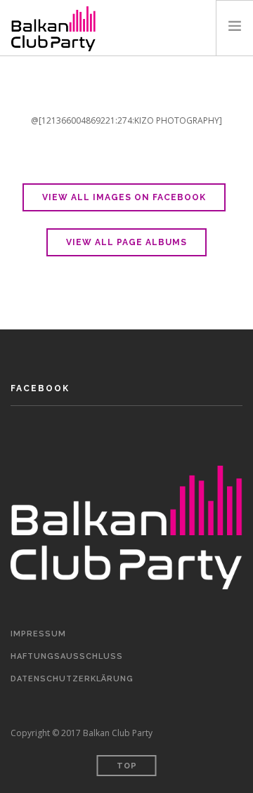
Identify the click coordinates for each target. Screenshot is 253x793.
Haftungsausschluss (67, 656)
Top (127, 766)
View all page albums (126, 242)
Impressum (38, 633)
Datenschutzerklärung (72, 678)
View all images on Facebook (124, 197)
